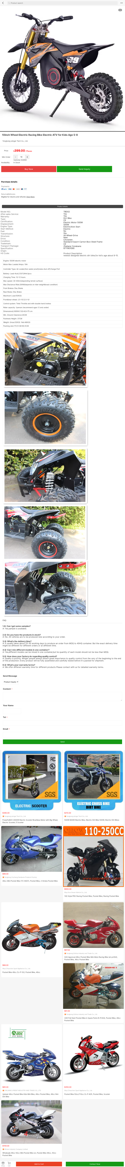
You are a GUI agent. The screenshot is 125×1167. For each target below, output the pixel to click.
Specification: (7, 248)
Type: (3, 219)
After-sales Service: (10, 214)
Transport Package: (10, 246)
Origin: (4, 251)
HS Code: (5, 253)
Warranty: (5, 217)
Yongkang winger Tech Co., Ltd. (15, 141)
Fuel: (3, 231)
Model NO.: (6, 212)
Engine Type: (6, 226)
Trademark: (6, 243)
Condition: (5, 241)
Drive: (3, 239)
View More (30, 197)
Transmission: (7, 234)
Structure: (5, 236)
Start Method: (7, 229)
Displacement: (7, 224)
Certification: (7, 221)
